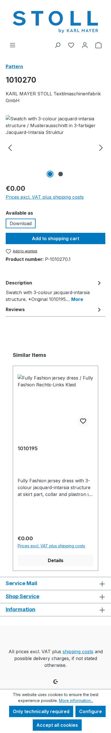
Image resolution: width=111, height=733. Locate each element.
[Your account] (85, 45)
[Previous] (10, 147)
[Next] (101, 147)
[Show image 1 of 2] (50, 174)
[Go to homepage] (55, 21)
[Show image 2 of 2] (60, 174)
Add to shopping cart (55, 238)
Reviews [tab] (15, 309)
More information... (76, 700)
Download (21, 223)
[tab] (54, 290)
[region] (55, 147)
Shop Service (22, 596)
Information (20, 609)
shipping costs (78, 651)
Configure (90, 711)
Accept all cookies (57, 725)
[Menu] (12, 45)
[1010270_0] (55, 147)
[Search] (57, 45)
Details (55, 560)
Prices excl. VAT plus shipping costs (45, 197)
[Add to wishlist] (83, 421)
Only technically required (41, 711)
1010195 (28, 448)
